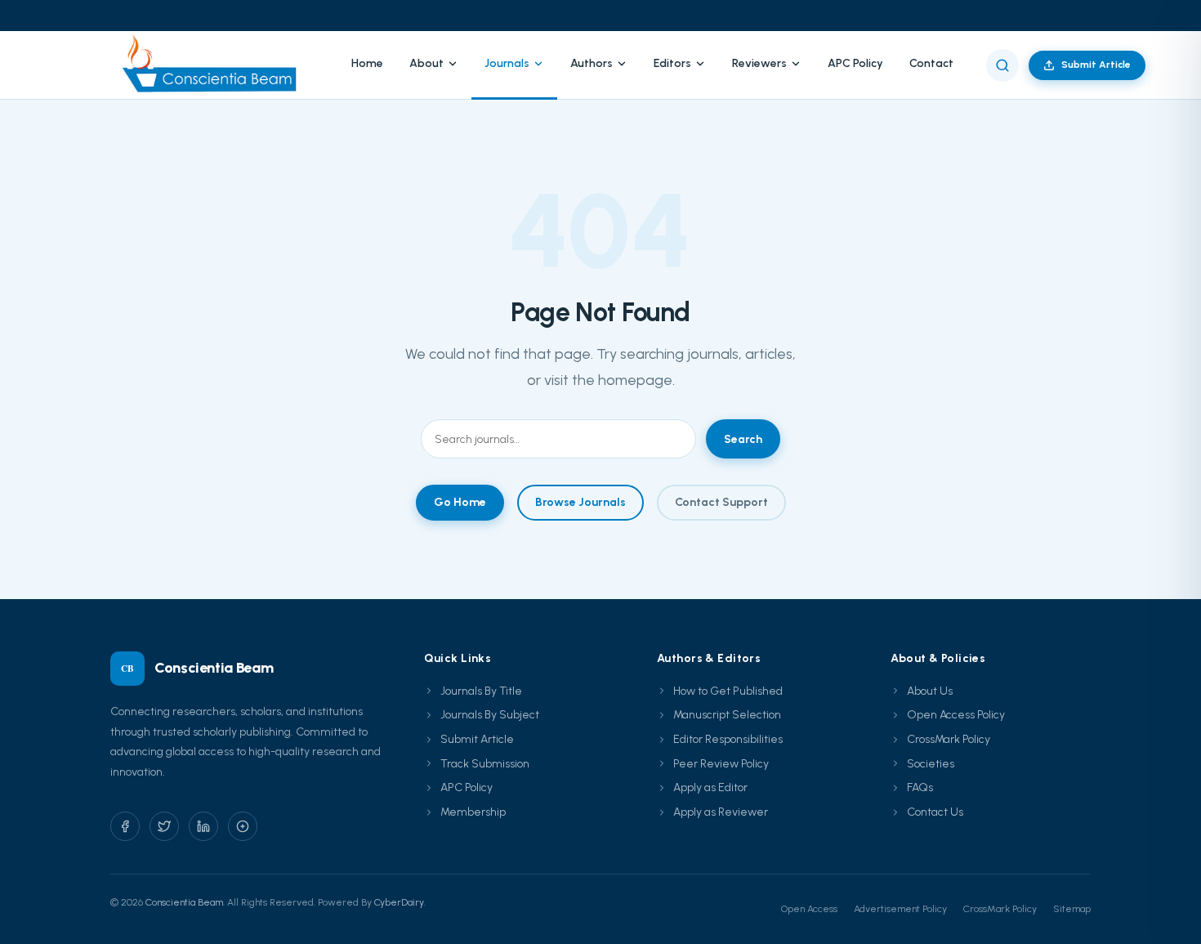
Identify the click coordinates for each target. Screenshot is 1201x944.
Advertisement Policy (900, 909)
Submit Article (1096, 64)
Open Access (809, 909)
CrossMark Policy (948, 739)
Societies (930, 764)
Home (367, 63)
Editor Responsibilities (728, 739)
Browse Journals (580, 502)
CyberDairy (399, 902)
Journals (506, 63)
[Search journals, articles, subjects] (1002, 65)
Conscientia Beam (184, 902)
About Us (930, 691)
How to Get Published (728, 691)
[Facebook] (125, 826)
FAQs (920, 787)
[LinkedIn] (203, 826)
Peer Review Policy (721, 764)
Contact (931, 63)
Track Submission (484, 764)
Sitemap (1072, 909)
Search (743, 439)
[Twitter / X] (164, 826)
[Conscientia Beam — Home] (214, 65)
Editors (672, 63)
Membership (473, 812)
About (426, 63)
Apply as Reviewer (720, 812)
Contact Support (721, 502)
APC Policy (855, 63)
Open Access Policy (956, 715)
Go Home (460, 502)
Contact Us (935, 812)
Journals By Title (481, 691)
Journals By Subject (489, 715)
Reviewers (759, 63)
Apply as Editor (710, 787)
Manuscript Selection (727, 715)
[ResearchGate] (242, 826)
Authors (591, 63)
